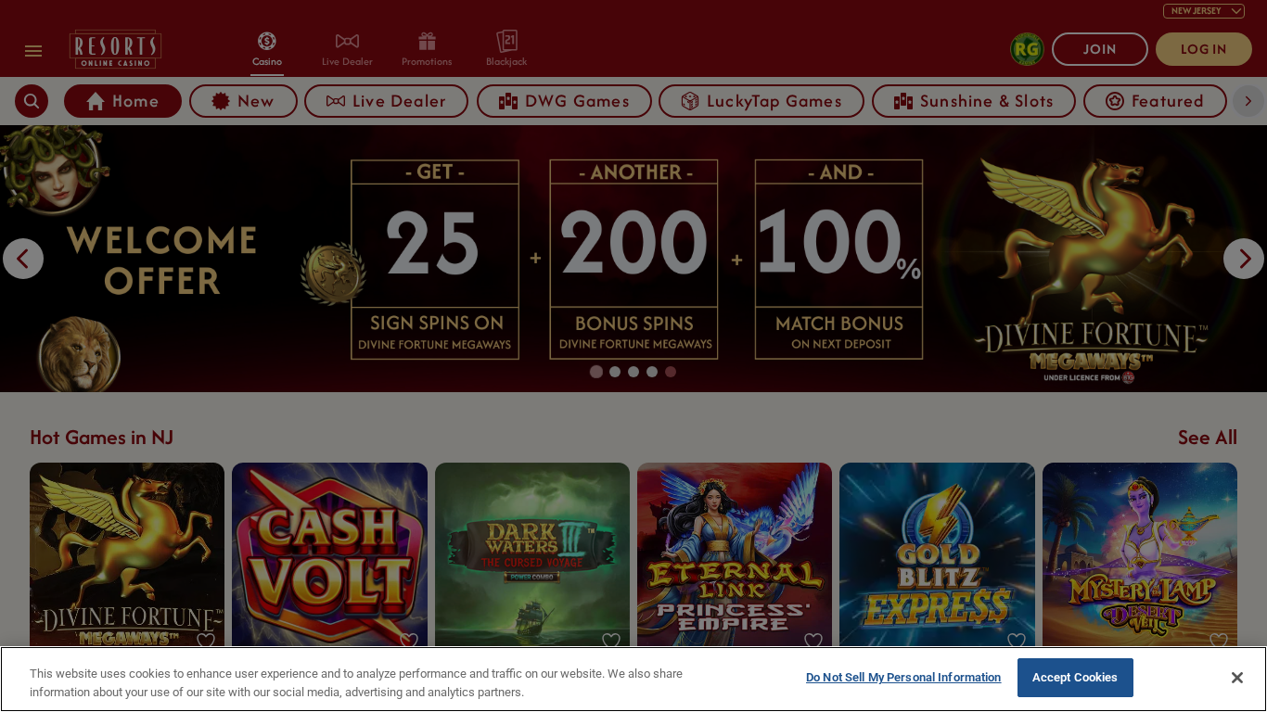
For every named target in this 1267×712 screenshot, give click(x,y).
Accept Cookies (1075, 677)
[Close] (1237, 677)
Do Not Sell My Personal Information (904, 677)
